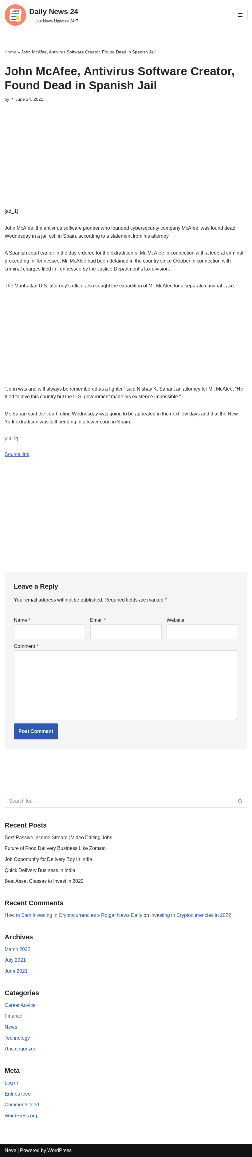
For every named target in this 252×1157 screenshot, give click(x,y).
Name (22, 620)
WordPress (59, 1150)
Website (175, 620)
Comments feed (22, 1104)
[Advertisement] (126, 164)
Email (98, 620)
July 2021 (15, 960)
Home (10, 51)
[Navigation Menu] (240, 15)
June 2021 (16, 971)
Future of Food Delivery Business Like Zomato (55, 848)
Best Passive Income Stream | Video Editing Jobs (58, 837)
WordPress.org (21, 1115)
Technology (17, 1038)
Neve (10, 1150)
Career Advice (20, 1005)
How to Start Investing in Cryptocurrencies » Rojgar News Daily (73, 915)
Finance (13, 1016)
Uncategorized (21, 1048)
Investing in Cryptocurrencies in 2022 (190, 915)
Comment (26, 646)
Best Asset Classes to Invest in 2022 (44, 881)
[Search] (240, 801)
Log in (11, 1082)
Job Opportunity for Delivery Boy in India (48, 859)
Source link (17, 454)
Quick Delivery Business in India (40, 870)
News (11, 1027)
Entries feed (18, 1094)
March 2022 (17, 949)
